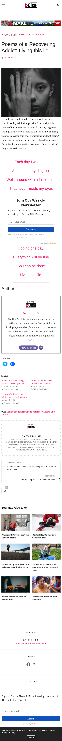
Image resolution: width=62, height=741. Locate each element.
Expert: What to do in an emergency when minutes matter (45, 567)
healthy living (24, 412)
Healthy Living (8, 34)
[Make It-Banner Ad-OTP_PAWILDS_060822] (31, 23)
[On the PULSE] (31, 5)
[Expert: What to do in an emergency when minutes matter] (46, 552)
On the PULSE (10, 58)
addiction (12, 412)
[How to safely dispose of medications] (15, 584)
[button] (31, 92)
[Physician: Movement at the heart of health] (15, 522)
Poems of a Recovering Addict (31, 34)
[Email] (41, 347)
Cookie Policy (8, 733)
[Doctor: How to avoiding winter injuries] (46, 522)
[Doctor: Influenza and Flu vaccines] (46, 584)
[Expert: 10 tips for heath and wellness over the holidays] (15, 552)
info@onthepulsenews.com (31, 643)
